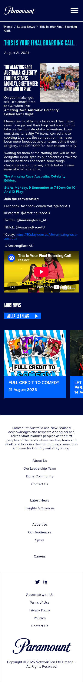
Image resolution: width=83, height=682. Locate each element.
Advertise (39, 524)
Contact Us (39, 484)
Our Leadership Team (39, 468)
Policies (40, 618)
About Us (40, 461)
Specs (39, 540)
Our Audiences (39, 532)
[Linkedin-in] (45, 582)
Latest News (39, 500)
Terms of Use (40, 602)
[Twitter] (37, 582)
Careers (40, 556)
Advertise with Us (39, 595)
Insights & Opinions (39, 508)
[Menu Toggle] (74, 10)
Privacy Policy (39, 610)
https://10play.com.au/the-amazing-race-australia (41, 236)
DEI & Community (39, 476)
